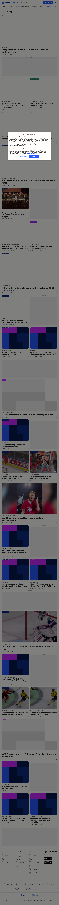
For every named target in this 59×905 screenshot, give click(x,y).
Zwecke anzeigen (23, 156)
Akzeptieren (34, 156)
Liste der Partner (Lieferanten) (32, 153)
